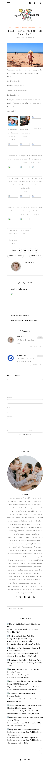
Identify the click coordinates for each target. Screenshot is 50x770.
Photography (31, 27)
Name (9, 398)
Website (9, 416)
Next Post (35, 255)
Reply (40, 337)
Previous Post (16, 255)
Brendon (29, 262)
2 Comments (30, 37)
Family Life (18, 27)
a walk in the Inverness (19, 289)
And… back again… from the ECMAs (24, 320)
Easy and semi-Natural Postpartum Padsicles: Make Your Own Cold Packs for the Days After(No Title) (24, 740)
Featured (24, 27)
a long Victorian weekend (20, 315)
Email (9, 407)
